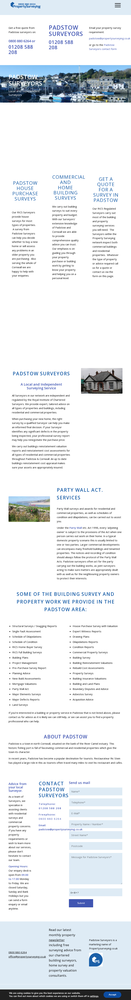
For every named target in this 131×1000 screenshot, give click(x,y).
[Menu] (117, 5)
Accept (112, 994)
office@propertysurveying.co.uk (27, 956)
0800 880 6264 (20, 41)
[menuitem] (117, 5)
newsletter (57, 940)
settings (94, 996)
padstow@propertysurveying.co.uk (109, 38)
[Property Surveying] (25, 5)
